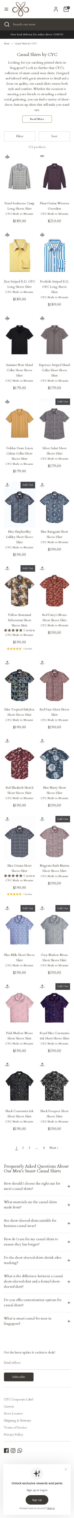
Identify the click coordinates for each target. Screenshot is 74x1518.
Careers (9, 1406)
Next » (54, 1148)
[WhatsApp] (19, 1450)
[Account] (56, 8)
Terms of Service (15, 1427)
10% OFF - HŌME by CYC (55, 34)
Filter (19, 136)
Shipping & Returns (17, 1420)
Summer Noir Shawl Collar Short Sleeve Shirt (19, 370)
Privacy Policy (13, 1435)
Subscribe (18, 1377)
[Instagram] (13, 1450)
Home (7, 43)
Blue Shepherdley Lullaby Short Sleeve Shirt (19, 537)
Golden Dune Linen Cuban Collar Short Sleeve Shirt (19, 453)
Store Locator (13, 1413)
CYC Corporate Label (18, 1399)
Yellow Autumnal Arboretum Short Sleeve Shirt (19, 620)
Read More (37, 119)
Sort (54, 136)
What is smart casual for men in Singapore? (28, 1321)
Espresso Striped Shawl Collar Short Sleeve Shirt (54, 370)
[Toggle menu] (6, 9)
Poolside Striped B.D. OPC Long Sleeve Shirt (54, 287)
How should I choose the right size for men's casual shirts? (32, 1186)
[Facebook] (6, 1450)
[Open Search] (6, 24)
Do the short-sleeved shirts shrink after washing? (32, 1260)
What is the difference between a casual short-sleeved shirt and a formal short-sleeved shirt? (33, 1281)
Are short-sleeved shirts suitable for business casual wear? (30, 1223)
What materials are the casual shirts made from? (30, 1205)
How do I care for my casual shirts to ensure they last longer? (31, 1242)
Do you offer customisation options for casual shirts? (32, 1302)
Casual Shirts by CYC (26, 43)
